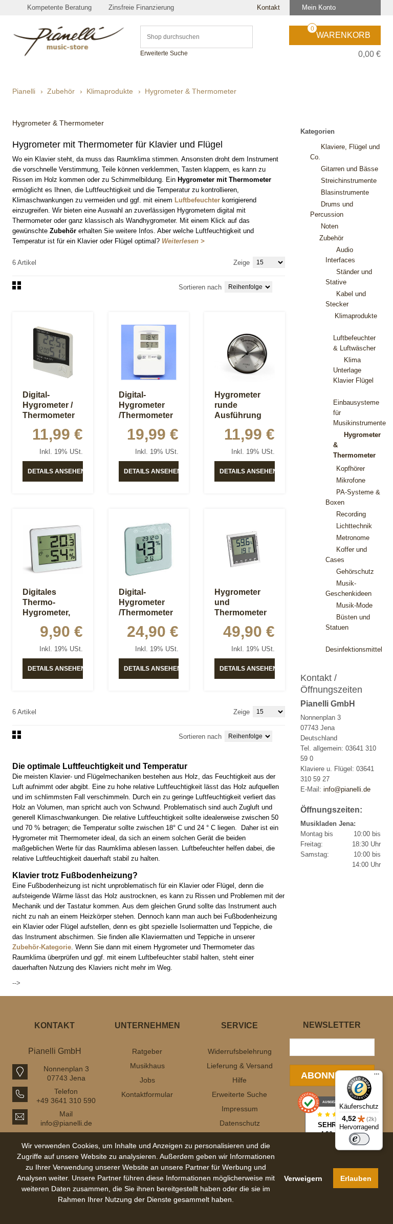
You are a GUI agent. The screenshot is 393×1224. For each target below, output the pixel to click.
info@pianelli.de (346, 789)
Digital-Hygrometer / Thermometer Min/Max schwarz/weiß (49, 415)
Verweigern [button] (303, 1178)
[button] (146, 1211)
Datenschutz (240, 1123)
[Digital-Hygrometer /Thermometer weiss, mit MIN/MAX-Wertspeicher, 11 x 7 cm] (149, 352)
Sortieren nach (200, 287)
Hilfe (239, 1080)
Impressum (240, 1109)
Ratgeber (147, 1051)
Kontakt (267, 7)
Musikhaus (147, 1066)
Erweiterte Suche (164, 53)
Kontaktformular (147, 1094)
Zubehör (61, 91)
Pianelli (23, 91)
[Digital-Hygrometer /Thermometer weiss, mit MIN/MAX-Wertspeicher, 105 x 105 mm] (149, 549)
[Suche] (240, 37)
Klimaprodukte (109, 91)
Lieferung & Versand (240, 1066)
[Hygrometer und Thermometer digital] (244, 549)
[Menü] (376, 1076)
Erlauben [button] (356, 1178)
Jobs (147, 1080)
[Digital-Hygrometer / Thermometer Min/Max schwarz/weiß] (53, 352)
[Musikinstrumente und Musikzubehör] (69, 41)
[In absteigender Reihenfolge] (282, 286)
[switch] (359, 1139)
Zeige (241, 262)
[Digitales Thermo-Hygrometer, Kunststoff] (53, 549)
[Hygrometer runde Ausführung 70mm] (244, 352)
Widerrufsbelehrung (240, 1051)
